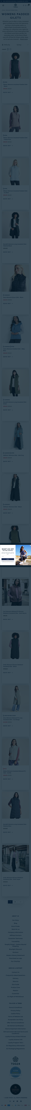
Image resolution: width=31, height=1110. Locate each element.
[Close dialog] (30, 545)
